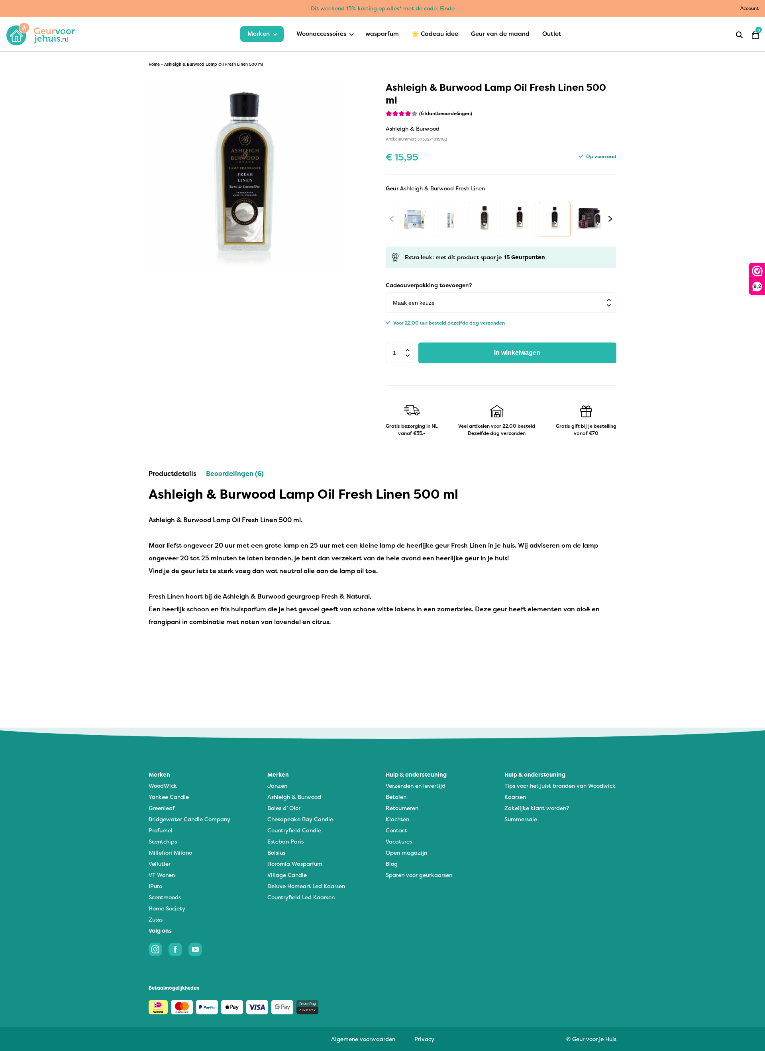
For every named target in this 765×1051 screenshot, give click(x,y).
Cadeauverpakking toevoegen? (429, 285)
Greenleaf (162, 808)
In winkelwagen (517, 352)
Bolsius (276, 852)
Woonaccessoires (321, 33)
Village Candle (287, 875)
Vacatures (399, 841)
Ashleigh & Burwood (294, 796)
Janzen (277, 785)
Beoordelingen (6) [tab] (235, 473)
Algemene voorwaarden (363, 1039)
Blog (392, 863)
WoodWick (163, 785)
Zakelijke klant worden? (536, 808)
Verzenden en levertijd (415, 785)
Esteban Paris (285, 841)
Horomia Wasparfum (294, 863)
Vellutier (160, 863)
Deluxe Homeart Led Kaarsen (306, 886)
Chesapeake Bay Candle (300, 819)
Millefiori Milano (170, 852)
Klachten (397, 819)
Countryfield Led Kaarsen (301, 897)
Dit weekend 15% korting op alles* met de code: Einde (383, 8)
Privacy (424, 1039)
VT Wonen (162, 875)
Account (749, 8)
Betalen (396, 796)
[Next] (610, 218)
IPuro (155, 886)
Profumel (161, 830)
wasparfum (382, 33)
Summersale (520, 819)
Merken (258, 33)
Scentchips (163, 841)
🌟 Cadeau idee (435, 33)
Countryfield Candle (294, 830)
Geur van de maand (500, 33)
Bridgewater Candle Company (189, 819)
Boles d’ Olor (283, 808)
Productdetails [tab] (172, 473)
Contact (396, 830)
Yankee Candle (169, 796)
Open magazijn (406, 852)
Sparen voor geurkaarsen (419, 875)
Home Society (167, 908)
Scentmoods (165, 897)
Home (154, 64)
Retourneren (402, 808)
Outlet (551, 33)
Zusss (156, 919)
